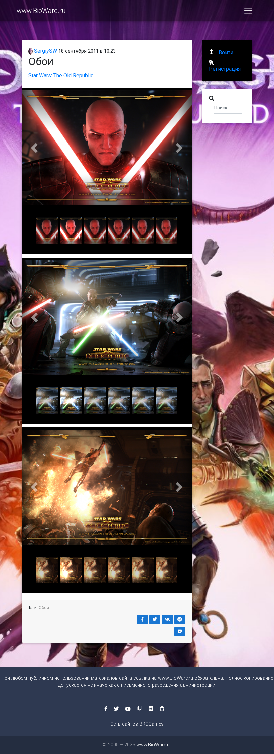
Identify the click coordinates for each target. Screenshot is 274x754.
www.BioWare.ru (41, 11)
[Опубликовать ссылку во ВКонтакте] (167, 619)
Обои (44, 607)
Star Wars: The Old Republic (60, 75)
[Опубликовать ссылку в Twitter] (155, 619)
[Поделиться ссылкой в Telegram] (180, 619)
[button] (34, 147)
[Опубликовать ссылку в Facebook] (142, 619)
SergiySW (45, 51)
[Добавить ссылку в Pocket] (180, 631)
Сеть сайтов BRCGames (137, 724)
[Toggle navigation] (248, 10)
